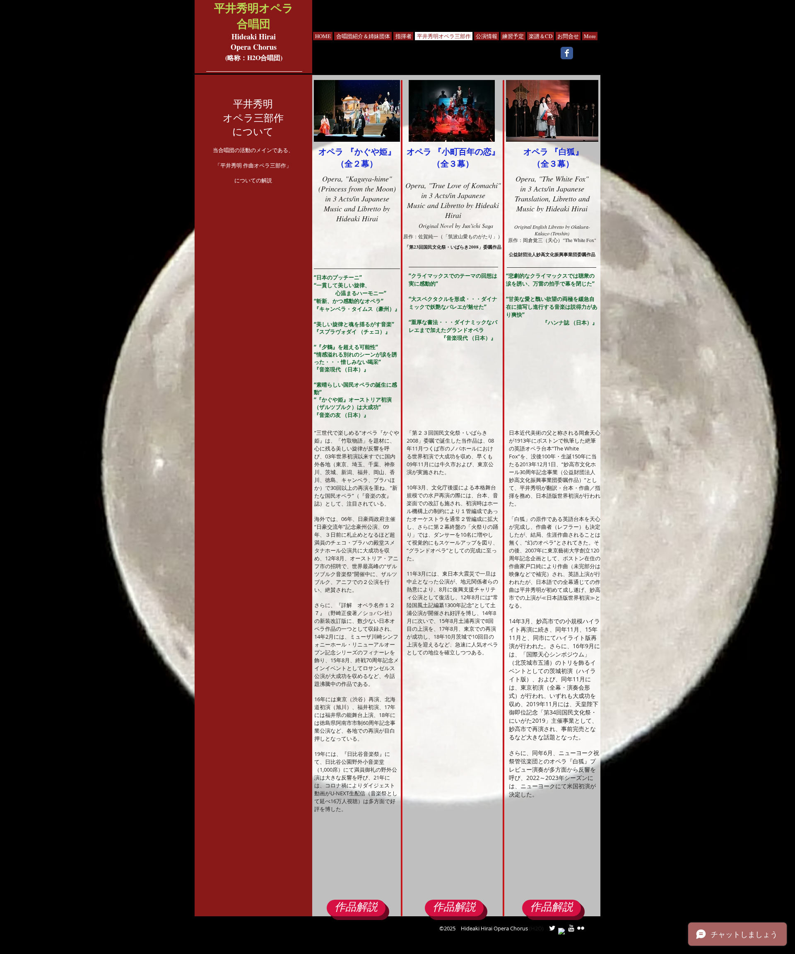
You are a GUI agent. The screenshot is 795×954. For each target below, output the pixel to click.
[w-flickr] (580, 928)
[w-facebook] (561, 931)
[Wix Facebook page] (567, 53)
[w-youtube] (571, 928)
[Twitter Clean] (552, 928)
